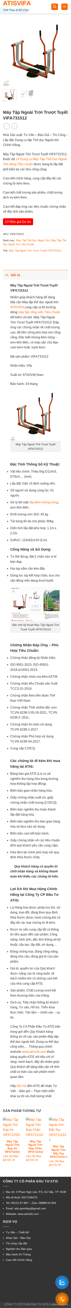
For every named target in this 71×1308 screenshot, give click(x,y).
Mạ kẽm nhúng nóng (44, 502)
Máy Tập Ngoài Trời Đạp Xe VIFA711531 (12, 1146)
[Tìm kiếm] (54, 7)
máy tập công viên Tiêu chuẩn (39, 312)
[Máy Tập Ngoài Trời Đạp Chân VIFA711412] (35, 1127)
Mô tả (15, 275)
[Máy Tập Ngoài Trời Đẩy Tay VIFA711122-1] (58, 1129)
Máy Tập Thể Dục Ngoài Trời (33, 240)
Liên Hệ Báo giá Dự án (10, 1158)
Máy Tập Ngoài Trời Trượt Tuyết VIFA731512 (35, 250)
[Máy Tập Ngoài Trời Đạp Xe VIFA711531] (12, 1127)
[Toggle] (7, 275)
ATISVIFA (17, 3)
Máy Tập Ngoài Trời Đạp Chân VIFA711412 (35, 1146)
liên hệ (21, 1086)
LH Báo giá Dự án (18, 221)
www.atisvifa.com (34, 1051)
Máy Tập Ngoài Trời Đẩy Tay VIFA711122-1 (58, 1151)
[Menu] (64, 7)
